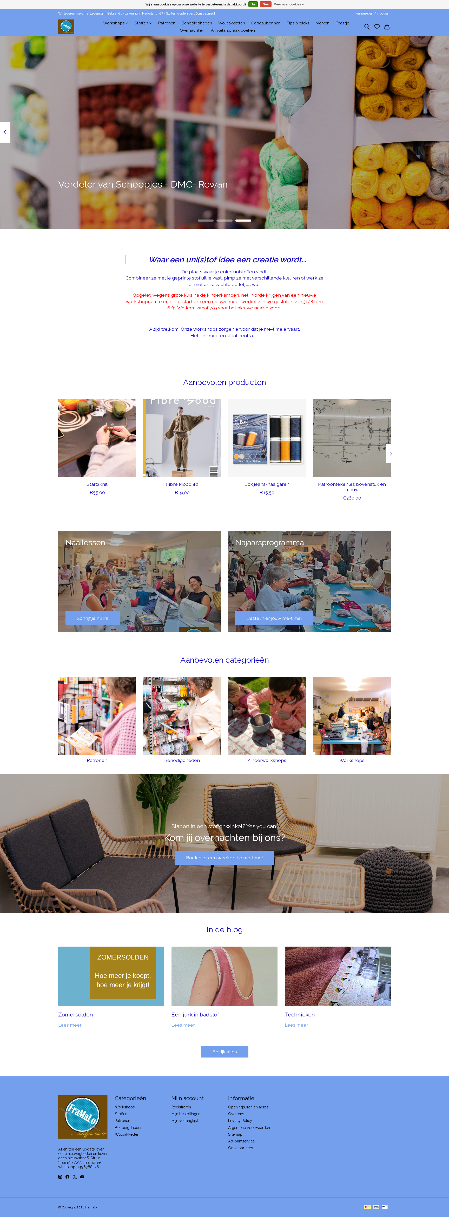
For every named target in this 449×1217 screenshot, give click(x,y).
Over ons (236, 1114)
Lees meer (70, 1025)
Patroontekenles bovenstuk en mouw (352, 486)
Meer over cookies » (289, 4)
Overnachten (192, 30)
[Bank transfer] (376, 1207)
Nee (266, 4)
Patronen (166, 23)
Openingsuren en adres (248, 1107)
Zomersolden (75, 1014)
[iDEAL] (367, 1207)
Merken (322, 23)
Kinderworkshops (266, 760)
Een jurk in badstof (195, 1014)
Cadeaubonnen (266, 23)
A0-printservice (241, 1141)
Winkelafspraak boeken (232, 30)
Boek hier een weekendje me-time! (224, 857)
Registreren (181, 1107)
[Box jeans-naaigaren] (267, 438)
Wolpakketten (231, 23)
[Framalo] (66, 26)
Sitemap (235, 1134)
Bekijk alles (224, 1051)
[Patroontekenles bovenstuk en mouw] (352, 438)
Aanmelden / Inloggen (372, 13)
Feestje (342, 23)
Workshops (352, 760)
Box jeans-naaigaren (267, 484)
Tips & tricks (298, 23)
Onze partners (240, 1148)
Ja (253, 4)
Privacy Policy (240, 1120)
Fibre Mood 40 (182, 484)
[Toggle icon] (367, 26)
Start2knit (97, 484)
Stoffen (121, 1114)
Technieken (300, 1014)
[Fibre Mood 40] (182, 438)
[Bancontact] (384, 1207)
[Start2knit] (97, 438)
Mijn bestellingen (185, 1114)
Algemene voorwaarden (249, 1127)
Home (91, 23)
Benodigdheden (197, 23)
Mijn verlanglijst (184, 1120)
